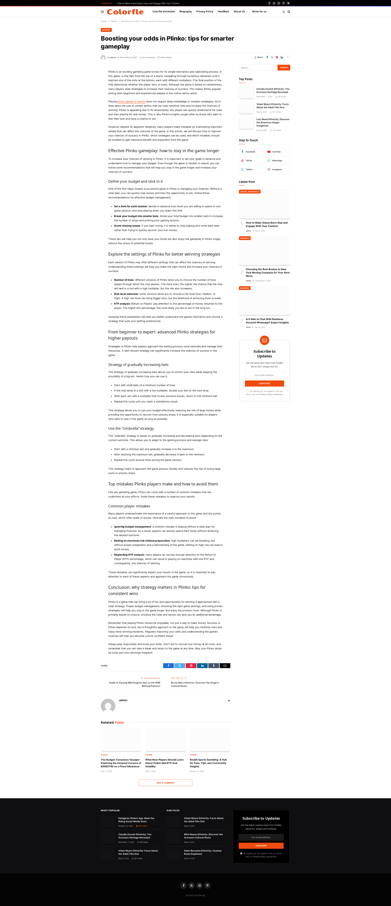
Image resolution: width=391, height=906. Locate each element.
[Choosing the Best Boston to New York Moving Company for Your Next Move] (264, 250)
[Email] (90, 111)
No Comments (148, 57)
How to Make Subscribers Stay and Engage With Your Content (148, 3)
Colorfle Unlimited (163, 11)
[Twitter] (90, 87)
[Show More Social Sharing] (287, 57)
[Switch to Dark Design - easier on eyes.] (284, 12)
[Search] (288, 11)
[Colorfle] (125, 11)
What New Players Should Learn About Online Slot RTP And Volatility (164, 763)
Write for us (259, 11)
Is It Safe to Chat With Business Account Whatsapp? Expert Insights (267, 320)
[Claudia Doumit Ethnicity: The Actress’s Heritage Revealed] (246, 92)
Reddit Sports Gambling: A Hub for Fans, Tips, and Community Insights (208, 763)
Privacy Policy (204, 11)
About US (239, 11)
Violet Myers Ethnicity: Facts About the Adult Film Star (272, 106)
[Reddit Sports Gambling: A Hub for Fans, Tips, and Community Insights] (210, 739)
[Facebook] (90, 80)
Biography (185, 11)
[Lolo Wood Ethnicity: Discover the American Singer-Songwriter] (246, 123)
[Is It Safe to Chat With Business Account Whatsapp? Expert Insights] (264, 300)
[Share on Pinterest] (277, 57)
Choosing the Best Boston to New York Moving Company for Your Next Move (268, 272)
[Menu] (102, 11)
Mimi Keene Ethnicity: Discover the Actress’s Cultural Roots (203, 836)
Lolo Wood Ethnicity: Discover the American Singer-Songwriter (273, 122)
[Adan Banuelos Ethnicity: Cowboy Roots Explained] (173, 854)
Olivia (248, 327)
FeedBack (223, 11)
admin (113, 57)
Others (106, 30)
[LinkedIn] (90, 95)
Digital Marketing (249, 191)
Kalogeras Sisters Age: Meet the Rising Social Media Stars (136, 820)
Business (244, 238)
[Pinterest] (90, 103)
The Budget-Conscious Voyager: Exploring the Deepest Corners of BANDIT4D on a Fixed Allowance (121, 763)
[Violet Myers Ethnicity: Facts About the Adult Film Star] (246, 108)
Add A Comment (165, 782)
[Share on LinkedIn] (282, 57)
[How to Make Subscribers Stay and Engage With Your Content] (264, 204)
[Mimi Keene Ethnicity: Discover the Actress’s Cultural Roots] (173, 838)
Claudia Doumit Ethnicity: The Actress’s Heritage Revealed (272, 90)
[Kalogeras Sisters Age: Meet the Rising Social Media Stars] (108, 822)
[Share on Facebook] (267, 57)
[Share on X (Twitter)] (272, 57)
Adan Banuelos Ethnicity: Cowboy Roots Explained (203, 852)
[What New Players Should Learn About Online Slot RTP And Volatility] (165, 739)
